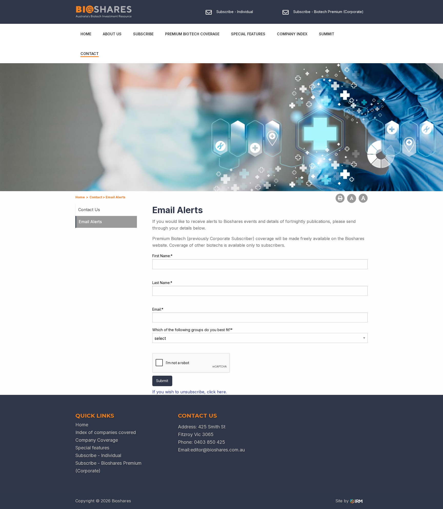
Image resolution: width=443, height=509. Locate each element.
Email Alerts (90, 221)
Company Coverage (96, 440)
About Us (112, 34)
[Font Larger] (363, 198)
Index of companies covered (105, 432)
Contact (89, 53)
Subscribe (143, 34)
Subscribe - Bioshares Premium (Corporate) (108, 466)
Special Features (248, 34)
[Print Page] (340, 198)
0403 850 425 (209, 442)
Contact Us (89, 209)
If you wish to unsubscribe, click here (189, 391)
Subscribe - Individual (98, 455)
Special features (92, 447)
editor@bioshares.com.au (217, 449)
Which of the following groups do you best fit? (192, 330)
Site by (342, 500)
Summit (326, 34)
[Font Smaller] (351, 198)
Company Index (292, 34)
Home (85, 34)
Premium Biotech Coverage (192, 34)
